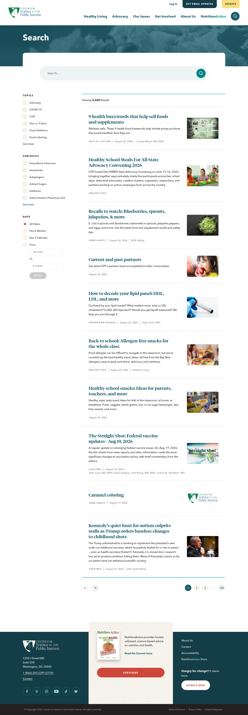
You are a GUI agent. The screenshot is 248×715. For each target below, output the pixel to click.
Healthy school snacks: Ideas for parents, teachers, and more (130, 390)
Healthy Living (95, 16)
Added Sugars (38, 184)
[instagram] (46, 691)
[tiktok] (66, 691)
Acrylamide (36, 170)
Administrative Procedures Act (47, 197)
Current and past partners (115, 259)
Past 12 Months (39, 237)
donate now (195, 685)
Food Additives (39, 130)
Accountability (190, 653)
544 (221, 587)
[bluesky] (76, 691)
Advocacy (120, 16)
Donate (230, 4)
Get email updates (199, 4)
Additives (35, 190)
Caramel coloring (106, 495)
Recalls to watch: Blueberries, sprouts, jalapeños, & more (127, 213)
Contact (27, 678)
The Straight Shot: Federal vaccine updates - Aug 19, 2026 (123, 438)
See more (28, 143)
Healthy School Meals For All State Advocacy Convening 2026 (124, 162)
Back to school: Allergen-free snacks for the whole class (128, 343)
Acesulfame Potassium (43, 163)
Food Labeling (38, 137)
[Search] (201, 73)
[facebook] (27, 691)
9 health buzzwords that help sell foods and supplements (128, 119)
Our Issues (141, 16)
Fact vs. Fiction (38, 123)
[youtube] (56, 691)
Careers (186, 646)
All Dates (35, 224)
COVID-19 (36, 109)
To (31, 258)
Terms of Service (177, 709)
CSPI (32, 116)
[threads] (37, 691)
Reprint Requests (213, 709)
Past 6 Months (38, 230)
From (32, 244)
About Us (188, 16)
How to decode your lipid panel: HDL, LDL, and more (126, 296)
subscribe (130, 672)
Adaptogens (37, 177)
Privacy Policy (195, 709)
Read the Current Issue (138, 653)
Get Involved (165, 16)
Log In (173, 4)
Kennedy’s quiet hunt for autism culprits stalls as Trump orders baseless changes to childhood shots (130, 531)
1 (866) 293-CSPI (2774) (38, 673)
